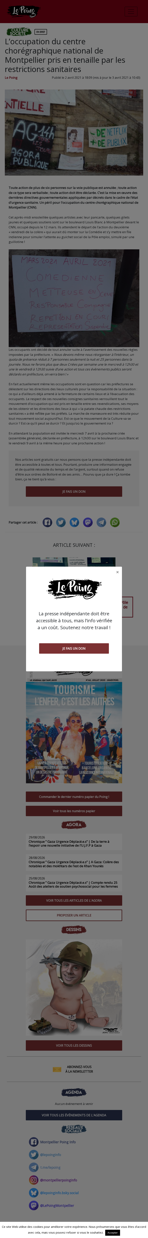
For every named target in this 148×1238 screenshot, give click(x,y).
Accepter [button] (113, 1232)
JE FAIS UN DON (74, 648)
